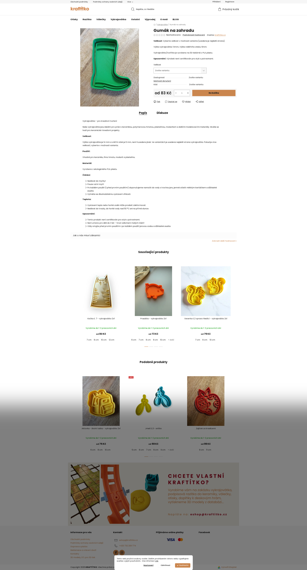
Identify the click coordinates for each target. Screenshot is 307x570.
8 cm (96, 339)
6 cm (133, 339)
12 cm (111, 339)
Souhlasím (183, 565)
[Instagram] (122, 552)
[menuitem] (74, 19)
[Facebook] (116, 552)
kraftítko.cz (220, 35)
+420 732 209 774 (127, 545)
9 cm (155, 339)
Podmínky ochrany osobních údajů (107, 2)
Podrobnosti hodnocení (194, 35)
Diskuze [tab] (162, 113)
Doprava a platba (78, 546)
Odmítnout (165, 565)
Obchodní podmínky (79, 2)
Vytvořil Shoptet (229, 567)
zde (156, 561)
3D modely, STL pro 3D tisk (82, 557)
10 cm (104, 339)
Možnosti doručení (162, 81)
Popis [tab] (143, 113)
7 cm (89, 339)
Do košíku (214, 93)
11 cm (208, 449)
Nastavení (148, 565)
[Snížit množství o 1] (176, 93)
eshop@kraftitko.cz (128, 540)
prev (72, 306)
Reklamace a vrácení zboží (83, 550)
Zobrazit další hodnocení (223, 241)
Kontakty (74, 553)
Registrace (229, 1)
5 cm (134, 449)
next (235, 306)
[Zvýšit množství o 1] (188, 93)
